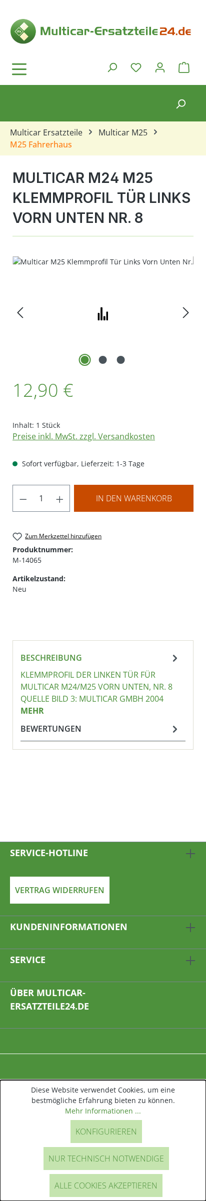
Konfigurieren (106, 1131)
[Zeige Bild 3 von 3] (121, 360)
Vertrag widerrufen (59, 890)
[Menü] (47, 69)
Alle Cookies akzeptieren (106, 1185)
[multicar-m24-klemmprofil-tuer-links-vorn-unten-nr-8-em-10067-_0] (103, 312)
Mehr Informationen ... (103, 1111)
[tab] (100, 683)
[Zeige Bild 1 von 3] (85, 360)
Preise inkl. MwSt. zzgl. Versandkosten (83, 436)
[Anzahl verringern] (23, 498)
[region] (103, 312)
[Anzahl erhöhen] (60, 498)
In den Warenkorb (134, 498)
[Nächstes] (186, 312)
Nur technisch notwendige (106, 1158)
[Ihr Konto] (160, 67)
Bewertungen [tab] (51, 728)
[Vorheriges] (20, 312)
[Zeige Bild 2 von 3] (103, 360)
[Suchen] (112, 67)
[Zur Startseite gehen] (103, 30)
